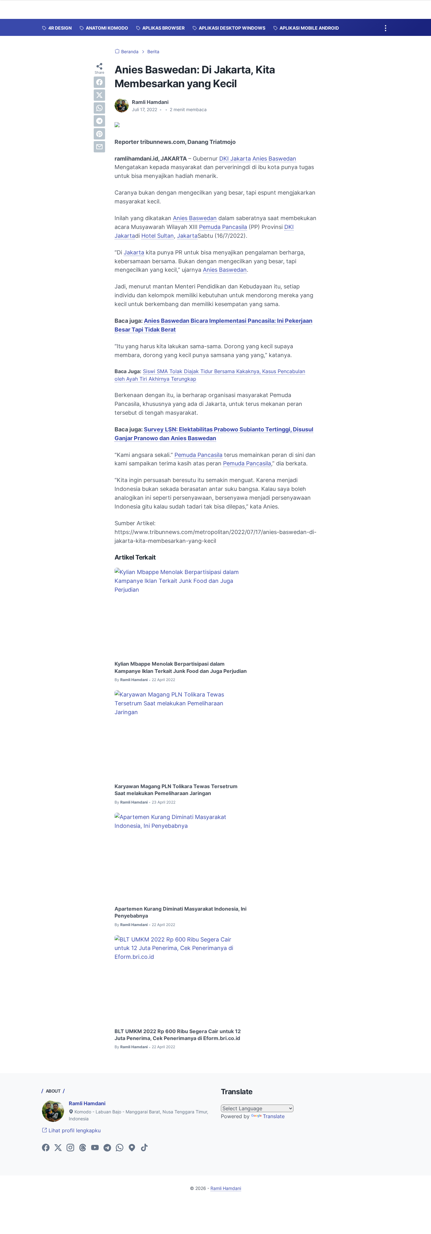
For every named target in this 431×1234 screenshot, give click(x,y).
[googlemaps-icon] (132, 1148)
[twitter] (99, 95)
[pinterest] (99, 133)
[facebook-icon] (46, 1148)
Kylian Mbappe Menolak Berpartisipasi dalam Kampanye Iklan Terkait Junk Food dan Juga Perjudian (181, 667)
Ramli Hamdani (87, 1103)
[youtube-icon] (95, 1148)
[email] (99, 146)
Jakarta (240, 158)
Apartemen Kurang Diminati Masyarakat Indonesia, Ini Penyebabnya (180, 912)
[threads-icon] (82, 1148)
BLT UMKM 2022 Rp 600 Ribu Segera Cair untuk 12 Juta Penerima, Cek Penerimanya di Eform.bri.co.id (178, 1034)
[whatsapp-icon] (119, 1148)
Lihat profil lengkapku (74, 1130)
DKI (224, 158)
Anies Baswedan (274, 158)
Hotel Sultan (157, 235)
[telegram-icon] (107, 1148)
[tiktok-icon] (144, 1148)
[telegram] (99, 121)
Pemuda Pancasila (223, 227)
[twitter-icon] (58, 1148)
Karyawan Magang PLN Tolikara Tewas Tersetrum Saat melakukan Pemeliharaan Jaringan (176, 789)
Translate (274, 1116)
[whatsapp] (99, 108)
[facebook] (99, 82)
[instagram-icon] (70, 1148)
